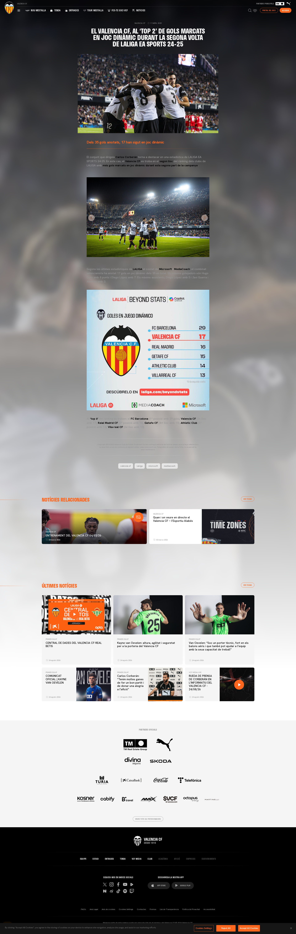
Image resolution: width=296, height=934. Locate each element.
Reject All (225, 928)
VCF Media (137, 859)
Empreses (190, 859)
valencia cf (125, 465)
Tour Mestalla (95, 10)
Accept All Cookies (249, 928)
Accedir (285, 10)
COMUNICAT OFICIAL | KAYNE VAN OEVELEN (56, 679)
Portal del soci (269, 10)
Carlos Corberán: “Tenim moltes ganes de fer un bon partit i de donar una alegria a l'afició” (130, 682)
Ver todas (247, 499)
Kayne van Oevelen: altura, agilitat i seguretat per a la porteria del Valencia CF (146, 644)
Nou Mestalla (38, 10)
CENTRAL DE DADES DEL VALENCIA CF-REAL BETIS (74, 644)
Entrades (73, 10)
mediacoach (170, 465)
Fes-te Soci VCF (119, 10)
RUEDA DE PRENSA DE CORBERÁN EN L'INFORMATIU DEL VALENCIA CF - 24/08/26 (200, 682)
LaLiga (140, 465)
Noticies (140, 10)
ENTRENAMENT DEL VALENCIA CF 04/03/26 (73, 535)
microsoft (153, 465)
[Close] (291, 928)
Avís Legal (94, 909)
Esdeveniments (209, 859)
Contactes (141, 909)
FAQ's (83, 909)
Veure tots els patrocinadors (148, 819)
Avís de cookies (108, 909)
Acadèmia (163, 859)
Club (150, 859)
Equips (83, 859)
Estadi (95, 859)
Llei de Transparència (169, 909)
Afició (177, 859)
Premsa (153, 909)
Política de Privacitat (191, 909)
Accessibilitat (209, 909)
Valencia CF (51, 532)
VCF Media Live (195, 672)
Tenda (56, 10)
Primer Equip (51, 639)
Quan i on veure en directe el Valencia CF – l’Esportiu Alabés (173, 519)
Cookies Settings (126, 909)
